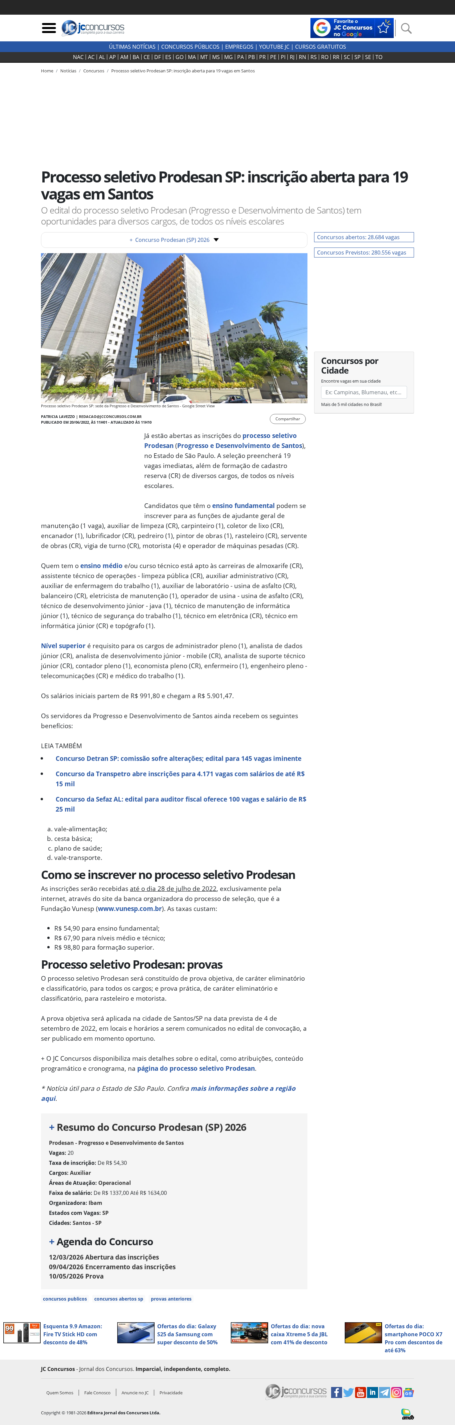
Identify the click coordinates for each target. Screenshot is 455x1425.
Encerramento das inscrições (112, 1266)
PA (240, 57)
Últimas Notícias (132, 46)
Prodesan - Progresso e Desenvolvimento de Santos (116, 1142)
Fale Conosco (97, 1393)
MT (204, 57)
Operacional (114, 1182)
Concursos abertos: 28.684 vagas (358, 237)
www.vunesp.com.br (130, 908)
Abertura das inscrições (104, 1257)
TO (378, 57)
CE (147, 57)
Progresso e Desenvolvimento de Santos (239, 445)
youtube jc (274, 46)
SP (357, 57)
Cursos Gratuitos (320, 46)
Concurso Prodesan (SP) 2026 (170, 240)
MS (216, 57)
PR (262, 57)
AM (124, 57)
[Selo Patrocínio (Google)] (352, 27)
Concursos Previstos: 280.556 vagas (361, 252)
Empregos (239, 46)
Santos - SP (87, 1223)
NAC (78, 57)
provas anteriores (171, 1299)
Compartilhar (287, 419)
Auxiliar (80, 1172)
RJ (292, 57)
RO (324, 57)
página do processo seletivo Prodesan (196, 1068)
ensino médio (101, 565)
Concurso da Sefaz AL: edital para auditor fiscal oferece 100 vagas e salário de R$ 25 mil (181, 804)
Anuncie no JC (135, 1393)
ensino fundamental (243, 505)
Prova (76, 1276)
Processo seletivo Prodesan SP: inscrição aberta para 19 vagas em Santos (183, 71)
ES (168, 57)
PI (283, 57)
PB (251, 57)
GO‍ (180, 57)
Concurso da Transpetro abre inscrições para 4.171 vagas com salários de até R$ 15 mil (180, 778)
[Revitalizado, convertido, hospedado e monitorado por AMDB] (407, 1413)
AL (102, 57)
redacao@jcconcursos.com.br (110, 416)
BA (136, 57)
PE (273, 57)
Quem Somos (59, 1393)
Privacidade (171, 1393)
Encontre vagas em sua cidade (351, 381)
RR (336, 57)
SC (347, 57)
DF (157, 57)
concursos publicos (65, 1299)
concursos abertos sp (118, 1299)
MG (228, 57)
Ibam (95, 1203)
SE (368, 57)
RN (302, 57)
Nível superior (63, 645)
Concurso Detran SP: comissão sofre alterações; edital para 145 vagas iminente (178, 758)
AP (112, 57)
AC (91, 57)
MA (192, 57)
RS (313, 57)
